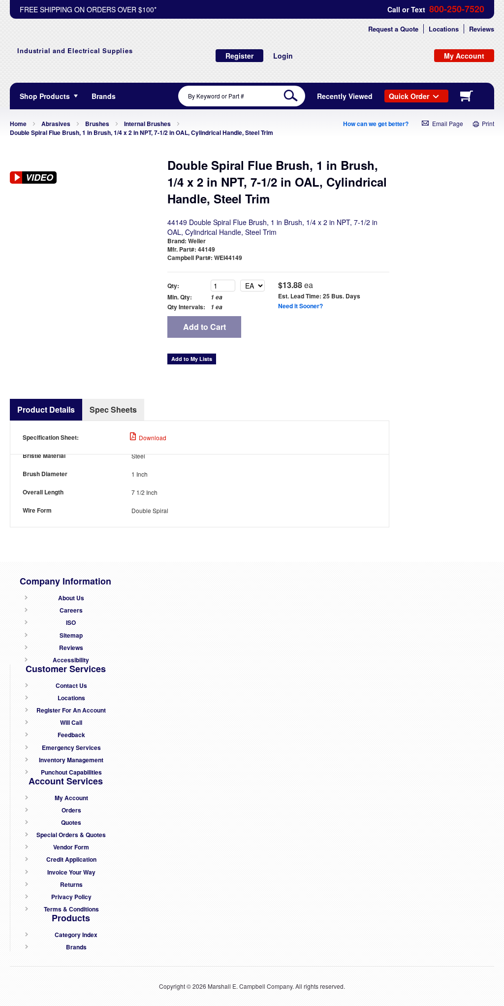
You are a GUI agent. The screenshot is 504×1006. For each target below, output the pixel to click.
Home (18, 123)
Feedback (71, 735)
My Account (71, 798)
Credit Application (71, 859)
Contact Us (71, 685)
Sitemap (71, 635)
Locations (444, 28)
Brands (76, 947)
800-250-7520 (456, 9)
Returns (71, 884)
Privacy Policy (71, 897)
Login (283, 56)
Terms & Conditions (71, 909)
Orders (71, 810)
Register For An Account (71, 710)
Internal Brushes (147, 123)
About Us (71, 598)
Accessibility (71, 660)
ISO (71, 622)
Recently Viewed (345, 96)
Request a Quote (393, 28)
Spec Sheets (113, 409)
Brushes (97, 123)
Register (239, 56)
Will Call (71, 722)
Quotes (71, 822)
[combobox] (241, 96)
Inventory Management (71, 760)
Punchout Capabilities (71, 772)
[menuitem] (104, 96)
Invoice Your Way (71, 872)
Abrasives (55, 123)
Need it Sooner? (300, 305)
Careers (71, 610)
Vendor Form (71, 847)
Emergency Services (71, 748)
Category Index (76, 935)
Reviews (481, 28)
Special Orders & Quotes (71, 835)
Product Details (46, 409)
